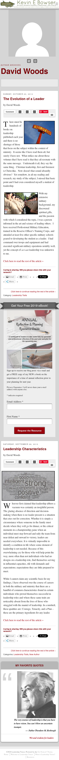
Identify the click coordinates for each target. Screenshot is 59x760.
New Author (34, 654)
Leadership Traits (19, 295)
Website (35, 61)
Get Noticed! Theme (45, 752)
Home (6, 754)
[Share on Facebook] (20, 112)
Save (45, 111)
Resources (30, 757)
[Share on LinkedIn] (34, 112)
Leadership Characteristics (24, 448)
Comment (10, 112)
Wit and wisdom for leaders (41, 737)
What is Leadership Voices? (45, 754)
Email (29, 61)
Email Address (15, 401)
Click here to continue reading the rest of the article (33, 291)
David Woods (24, 70)
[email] (52, 115)
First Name (13, 416)
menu (57, 4)
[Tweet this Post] (27, 112)
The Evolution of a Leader (23, 98)
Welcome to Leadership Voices (22, 754)
